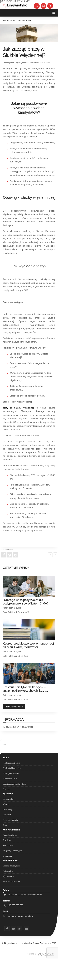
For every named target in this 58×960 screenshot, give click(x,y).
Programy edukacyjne (12, 851)
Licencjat (7, 815)
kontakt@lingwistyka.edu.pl (20, 916)
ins (18, 928)
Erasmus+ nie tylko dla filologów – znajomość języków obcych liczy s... (25, 688)
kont (43, 3)
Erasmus (6, 789)
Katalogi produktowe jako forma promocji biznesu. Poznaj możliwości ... (28, 645)
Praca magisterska (10, 820)
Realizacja (31, 954)
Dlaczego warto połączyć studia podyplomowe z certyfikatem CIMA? (25, 601)
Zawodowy (7, 809)
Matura (6, 804)
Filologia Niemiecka (12, 768)
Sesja (5, 825)
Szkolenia (7, 840)
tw (11, 928)
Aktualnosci (25, 20)
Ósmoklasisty (9, 799)
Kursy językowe (10, 835)
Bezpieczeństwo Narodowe (14, 784)
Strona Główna (9, 20)
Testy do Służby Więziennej (18, 407)
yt (24, 928)
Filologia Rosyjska (11, 773)
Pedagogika (8, 871)
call (36, 3)
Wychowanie (8, 876)
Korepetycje (8, 845)
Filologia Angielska (11, 763)
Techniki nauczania (11, 881)
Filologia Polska (10, 779)
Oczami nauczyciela (11, 866)
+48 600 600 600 (15, 905)
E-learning (7, 856)
